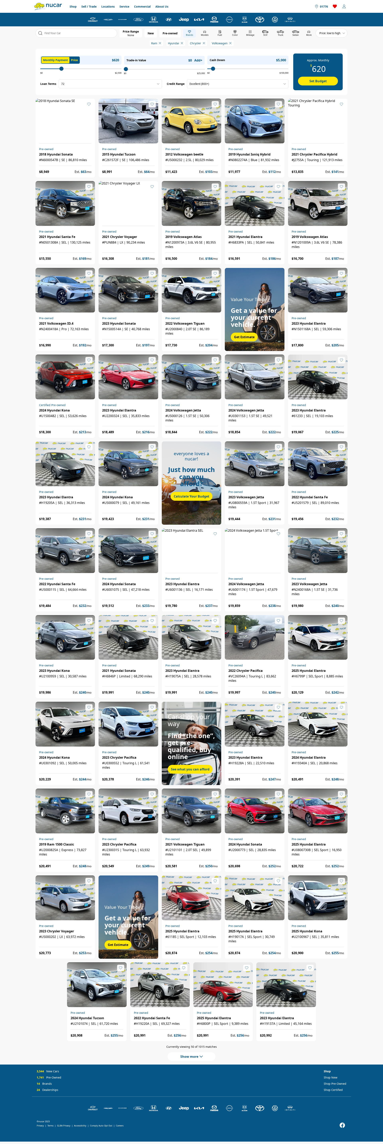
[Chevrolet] (93, 19)
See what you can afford (190, 769)
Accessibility (80, 1125)
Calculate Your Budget (191, 496)
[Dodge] (123, 19)
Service (124, 6)
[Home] (48, 6)
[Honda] (153, 19)
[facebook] (342, 1125)
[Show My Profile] (344, 6)
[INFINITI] (290, 19)
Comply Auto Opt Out (101, 1125)
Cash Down (217, 60)
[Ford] (138, 19)
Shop (73, 6)
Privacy (40, 1125)
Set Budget (318, 81)
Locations (108, 6)
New (151, 33)
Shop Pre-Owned (335, 1084)
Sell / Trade (89, 6)
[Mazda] (214, 19)
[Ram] (244, 19)
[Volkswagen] (274, 19)
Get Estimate (244, 337)
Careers (119, 1125)
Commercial (142, 6)
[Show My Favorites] (89, 104)
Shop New (330, 1077)
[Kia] (199, 19)
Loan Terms (48, 84)
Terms (50, 1125)
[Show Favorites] (335, 6)
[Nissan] (229, 19)
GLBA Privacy (63, 1125)
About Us (161, 6)
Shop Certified (333, 1090)
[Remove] (160, 43)
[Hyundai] (168, 19)
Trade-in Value (136, 60)
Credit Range (176, 84)
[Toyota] (259, 19)
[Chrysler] (108, 19)
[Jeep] (184, 19)
